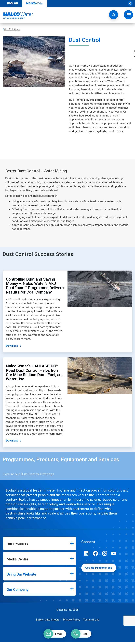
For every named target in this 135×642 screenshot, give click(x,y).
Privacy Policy (71, 619)
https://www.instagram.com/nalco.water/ (104, 553)
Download (12, 345)
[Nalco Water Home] (16, 15)
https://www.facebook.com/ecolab (95, 553)
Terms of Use (91, 619)
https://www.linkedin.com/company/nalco (86, 553)
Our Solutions (12, 29)
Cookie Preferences (98, 567)
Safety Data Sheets (47, 619)
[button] (113, 14)
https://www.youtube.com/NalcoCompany (114, 553)
